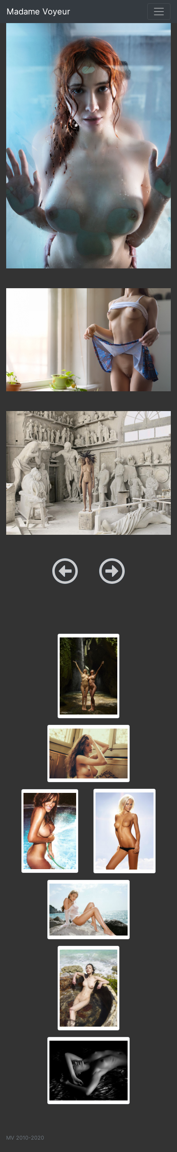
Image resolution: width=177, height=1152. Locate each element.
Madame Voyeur (38, 11)
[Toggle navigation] (158, 11)
